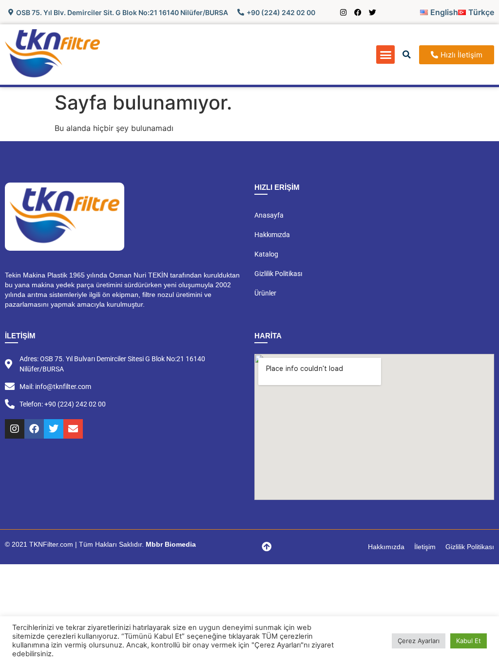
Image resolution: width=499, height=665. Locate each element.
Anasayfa (269, 215)
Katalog (266, 254)
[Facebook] (358, 12)
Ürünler (265, 293)
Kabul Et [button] (468, 641)
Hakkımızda (272, 235)
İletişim (425, 547)
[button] (385, 54)
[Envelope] (73, 429)
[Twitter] (372, 12)
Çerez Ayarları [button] (419, 641)
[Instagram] (343, 12)
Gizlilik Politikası (278, 273)
